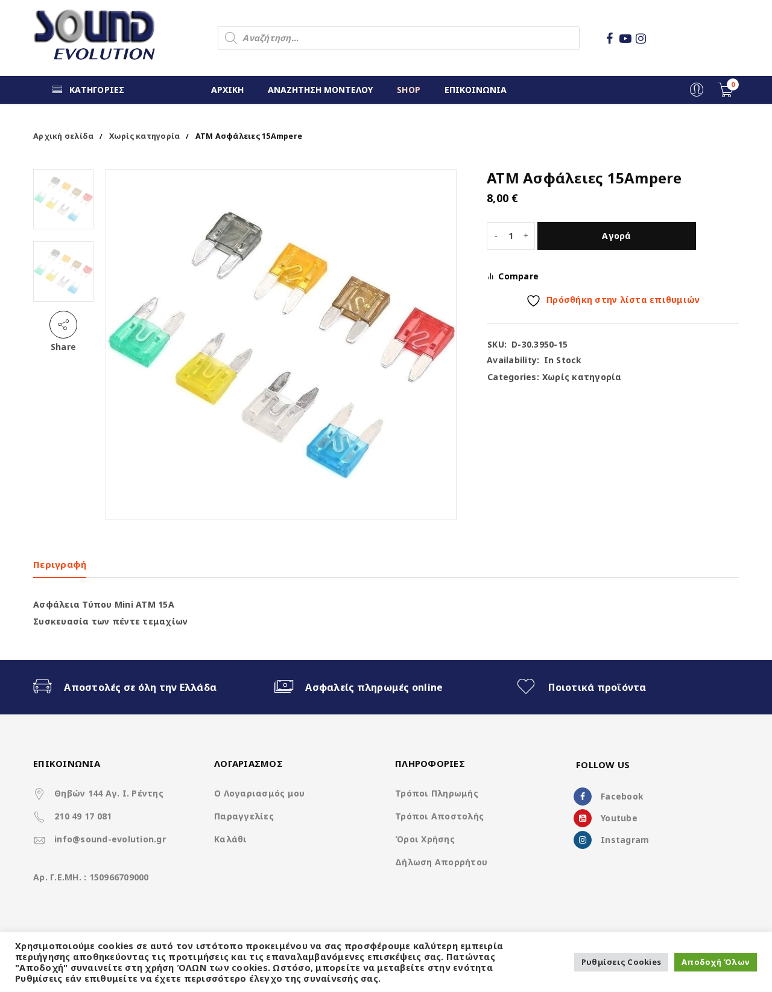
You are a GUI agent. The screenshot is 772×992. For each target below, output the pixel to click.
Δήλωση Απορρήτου (441, 862)
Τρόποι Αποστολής (439, 816)
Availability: (513, 360)
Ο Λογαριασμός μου (259, 793)
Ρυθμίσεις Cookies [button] (621, 961)
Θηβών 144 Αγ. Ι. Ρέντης (108, 793)
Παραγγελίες (244, 816)
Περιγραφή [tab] (59, 564)
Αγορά (616, 235)
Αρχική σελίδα (63, 136)
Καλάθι (230, 839)
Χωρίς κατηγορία (144, 136)
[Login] (696, 94)
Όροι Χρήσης (425, 839)
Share (63, 346)
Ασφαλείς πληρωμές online (374, 687)
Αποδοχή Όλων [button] (716, 961)
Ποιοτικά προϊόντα (597, 687)
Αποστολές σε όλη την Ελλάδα (140, 687)
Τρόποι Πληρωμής (436, 793)
